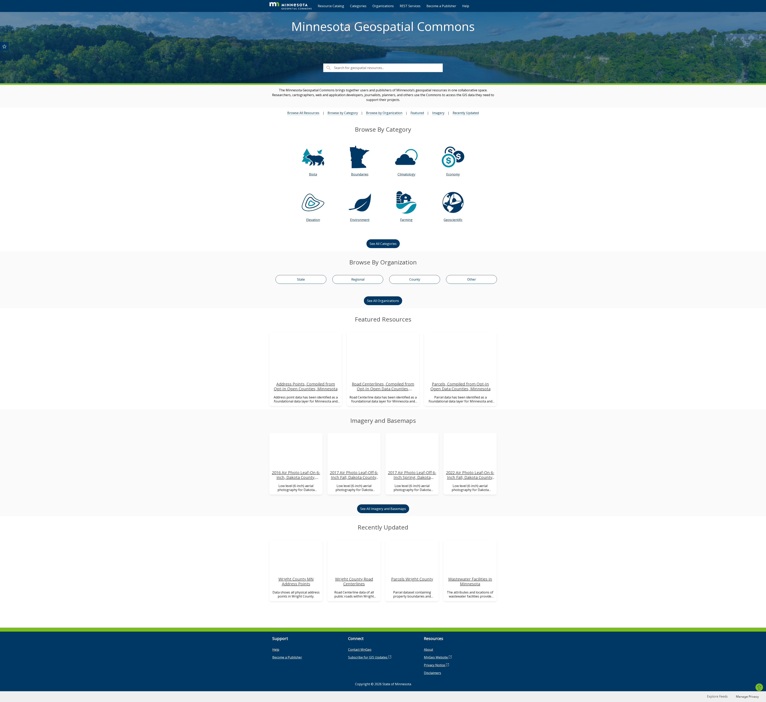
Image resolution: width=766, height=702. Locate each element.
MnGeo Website (436, 657)
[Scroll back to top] (759, 687)
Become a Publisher (441, 6)
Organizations (383, 6)
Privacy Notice (435, 665)
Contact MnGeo (359, 649)
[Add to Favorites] (4, 46)
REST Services (410, 6)
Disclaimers (432, 673)
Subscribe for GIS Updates (368, 657)
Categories (358, 6)
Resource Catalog (331, 6)
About (428, 649)
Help (465, 6)
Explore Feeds (717, 696)
